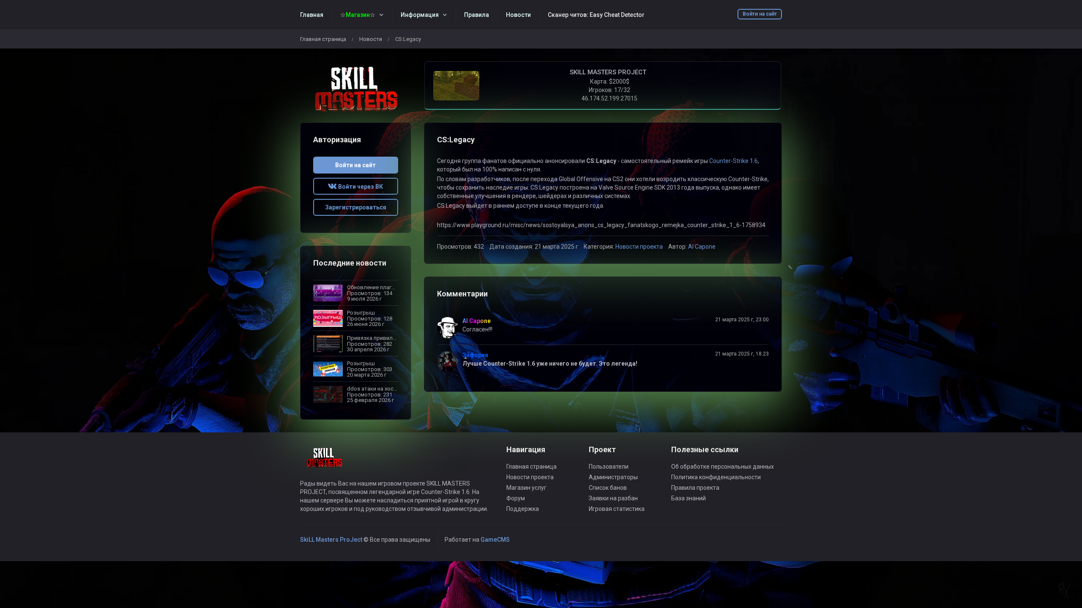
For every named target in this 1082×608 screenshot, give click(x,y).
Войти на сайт (760, 14)
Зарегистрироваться (355, 207)
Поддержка (522, 508)
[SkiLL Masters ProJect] (355, 90)
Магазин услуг (526, 487)
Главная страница (323, 39)
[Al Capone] (449, 327)
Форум (515, 498)
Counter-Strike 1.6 (733, 160)
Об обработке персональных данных (722, 466)
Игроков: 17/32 (609, 90)
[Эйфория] (449, 361)
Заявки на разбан (613, 498)
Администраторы (613, 477)
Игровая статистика (617, 508)
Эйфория (475, 355)
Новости (370, 39)
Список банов (608, 487)
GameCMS (495, 539)
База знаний (688, 498)
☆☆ (357, 14)
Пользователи (608, 466)
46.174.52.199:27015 (609, 98)
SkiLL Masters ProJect (331, 539)
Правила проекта (695, 487)
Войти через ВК (360, 186)
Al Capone (702, 246)
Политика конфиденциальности (716, 477)
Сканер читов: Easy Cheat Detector (596, 14)
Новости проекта (639, 246)
